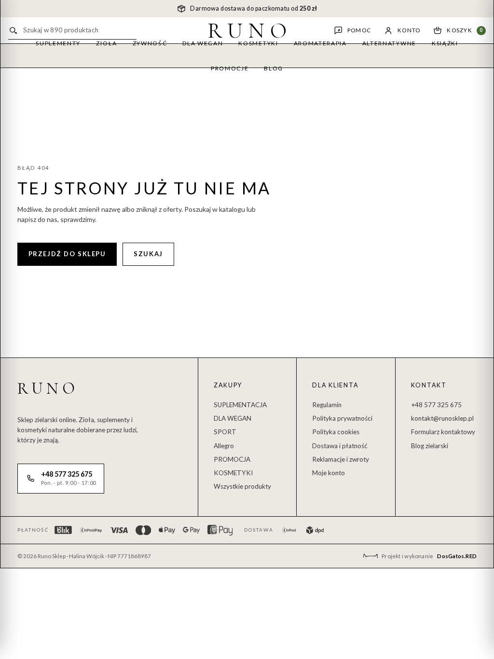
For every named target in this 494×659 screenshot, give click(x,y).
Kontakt (429, 385)
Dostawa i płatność (340, 446)
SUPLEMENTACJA (240, 405)
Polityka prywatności (342, 418)
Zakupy (228, 385)
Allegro (224, 446)
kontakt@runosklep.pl (442, 418)
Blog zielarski (429, 446)
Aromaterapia (320, 43)
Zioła (106, 43)
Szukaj (148, 254)
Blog (273, 68)
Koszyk (465, 30)
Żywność (150, 43)
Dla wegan (202, 43)
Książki (445, 43)
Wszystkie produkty (242, 486)
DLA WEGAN (232, 418)
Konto (409, 30)
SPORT (225, 432)
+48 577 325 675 (436, 405)
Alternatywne (389, 43)
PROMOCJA (232, 459)
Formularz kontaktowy (443, 432)
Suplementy (58, 43)
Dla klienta (335, 385)
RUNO (250, 30)
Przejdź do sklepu (67, 254)
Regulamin (327, 405)
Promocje (229, 68)
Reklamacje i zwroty (340, 459)
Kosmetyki (258, 43)
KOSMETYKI (233, 473)
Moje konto (328, 473)
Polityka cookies (335, 432)
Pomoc (359, 30)
